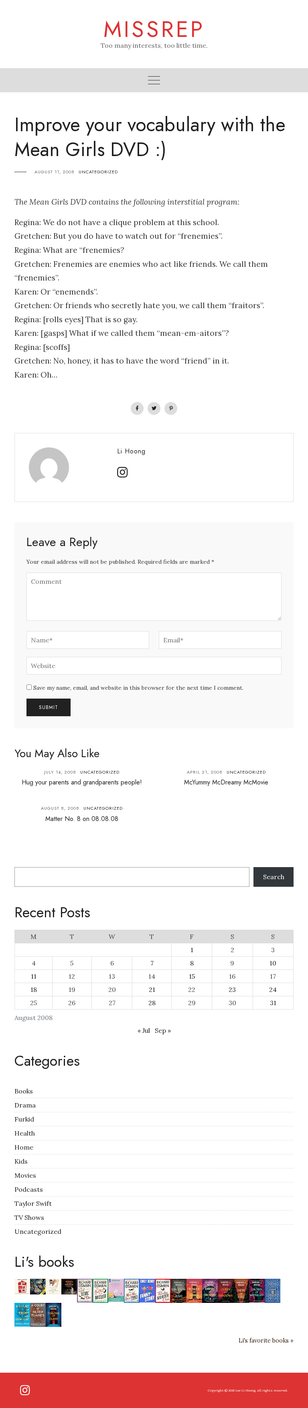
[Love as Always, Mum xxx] (53, 1286)
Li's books (44, 1261)
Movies (25, 1175)
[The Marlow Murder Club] (22, 1286)
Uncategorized (98, 172)
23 (232, 989)
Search (273, 877)
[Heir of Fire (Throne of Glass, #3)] (241, 1290)
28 (152, 1003)
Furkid (24, 1119)
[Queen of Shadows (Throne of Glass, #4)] (225, 1290)
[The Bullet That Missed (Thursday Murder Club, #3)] (100, 1290)
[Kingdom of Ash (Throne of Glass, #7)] (178, 1290)
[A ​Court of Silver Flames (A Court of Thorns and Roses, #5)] (38, 1314)
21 (152, 989)
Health (24, 1133)
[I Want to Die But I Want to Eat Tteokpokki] (116, 1290)
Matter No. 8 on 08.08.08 (81, 818)
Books (23, 1091)
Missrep (154, 29)
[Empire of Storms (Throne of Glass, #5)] (210, 1290)
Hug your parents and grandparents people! (82, 782)
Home (23, 1147)
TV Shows (29, 1217)
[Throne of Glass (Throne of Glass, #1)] (53, 1314)
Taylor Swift (33, 1203)
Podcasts (28, 1189)
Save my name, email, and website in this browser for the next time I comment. (138, 687)
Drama (25, 1105)
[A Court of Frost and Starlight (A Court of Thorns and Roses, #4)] (22, 1314)
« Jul (144, 1030)
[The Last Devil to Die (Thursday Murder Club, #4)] (85, 1290)
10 (273, 963)
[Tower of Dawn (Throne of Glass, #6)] (194, 1290)
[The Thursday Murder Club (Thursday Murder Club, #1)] (163, 1290)
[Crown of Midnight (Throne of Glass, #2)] (257, 1290)
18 (33, 989)
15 (192, 976)
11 (33, 976)
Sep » (163, 1030)
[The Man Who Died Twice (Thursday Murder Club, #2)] (132, 1290)
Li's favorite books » (266, 1340)
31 (273, 1003)
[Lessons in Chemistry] (272, 1290)
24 (273, 989)
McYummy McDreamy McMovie (226, 782)
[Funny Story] (147, 1290)
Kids (21, 1161)
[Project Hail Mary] (38, 1286)
